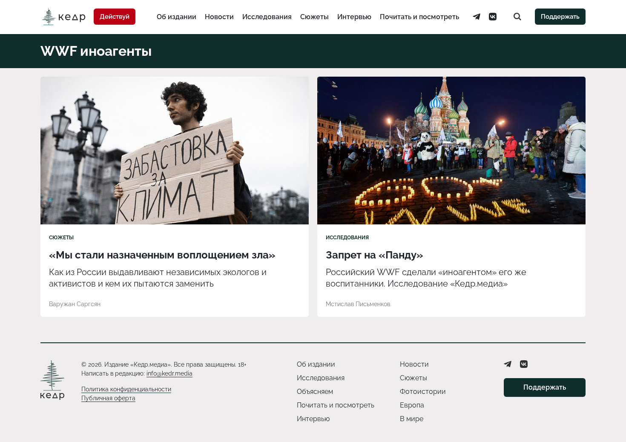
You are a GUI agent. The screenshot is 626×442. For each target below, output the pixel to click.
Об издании (176, 17)
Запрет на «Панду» (374, 255)
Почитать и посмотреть (419, 17)
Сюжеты (314, 17)
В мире (411, 419)
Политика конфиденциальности (126, 389)
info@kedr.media (169, 373)
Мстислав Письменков (358, 304)
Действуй (114, 16)
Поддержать (560, 16)
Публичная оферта (108, 398)
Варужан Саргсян (75, 304)
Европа (412, 405)
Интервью (354, 17)
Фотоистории (423, 391)
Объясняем (315, 391)
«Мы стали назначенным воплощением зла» (162, 255)
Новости (219, 17)
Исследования (267, 17)
